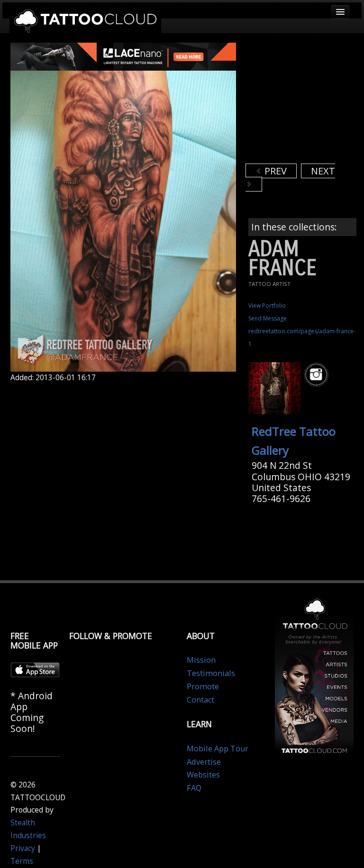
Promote (203, 686)
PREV (274, 170)
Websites (203, 774)
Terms (21, 861)
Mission (201, 660)
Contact (200, 699)
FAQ (194, 788)
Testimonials (211, 673)
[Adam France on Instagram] (317, 374)
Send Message (267, 318)
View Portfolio (267, 306)
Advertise (204, 762)
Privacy (22, 848)
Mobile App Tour (217, 748)
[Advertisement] (305, 102)
